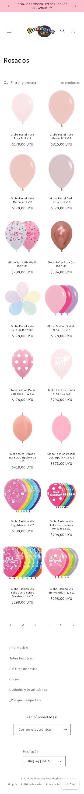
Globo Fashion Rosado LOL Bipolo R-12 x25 (61, 455)
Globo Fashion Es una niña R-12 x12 (61, 391)
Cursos (14, 679)
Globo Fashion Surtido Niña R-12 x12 (61, 328)
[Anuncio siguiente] (75, 6)
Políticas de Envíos (23, 669)
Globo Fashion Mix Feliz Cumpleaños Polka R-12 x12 (61, 525)
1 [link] (10, 625)
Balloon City (37, 778)
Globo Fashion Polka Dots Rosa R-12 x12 (22, 391)
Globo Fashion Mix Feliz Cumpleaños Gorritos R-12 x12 (22, 592)
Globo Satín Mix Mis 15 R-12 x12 (22, 264)
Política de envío (31, 784)
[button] (9, 31)
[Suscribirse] (65, 729)
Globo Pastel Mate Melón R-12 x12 (22, 200)
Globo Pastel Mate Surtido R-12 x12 (22, 328)
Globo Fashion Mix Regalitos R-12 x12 (22, 523)
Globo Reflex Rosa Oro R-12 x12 (62, 264)
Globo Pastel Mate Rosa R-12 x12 (22, 136)
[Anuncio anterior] (9, 6)
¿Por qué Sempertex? (25, 700)
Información (18, 648)
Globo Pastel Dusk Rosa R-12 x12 (61, 200)
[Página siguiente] (73, 625)
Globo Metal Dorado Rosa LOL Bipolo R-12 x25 (22, 457)
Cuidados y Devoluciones (28, 689)
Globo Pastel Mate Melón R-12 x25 (61, 136)
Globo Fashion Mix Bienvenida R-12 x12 (61, 590)
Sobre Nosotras (21, 658)
